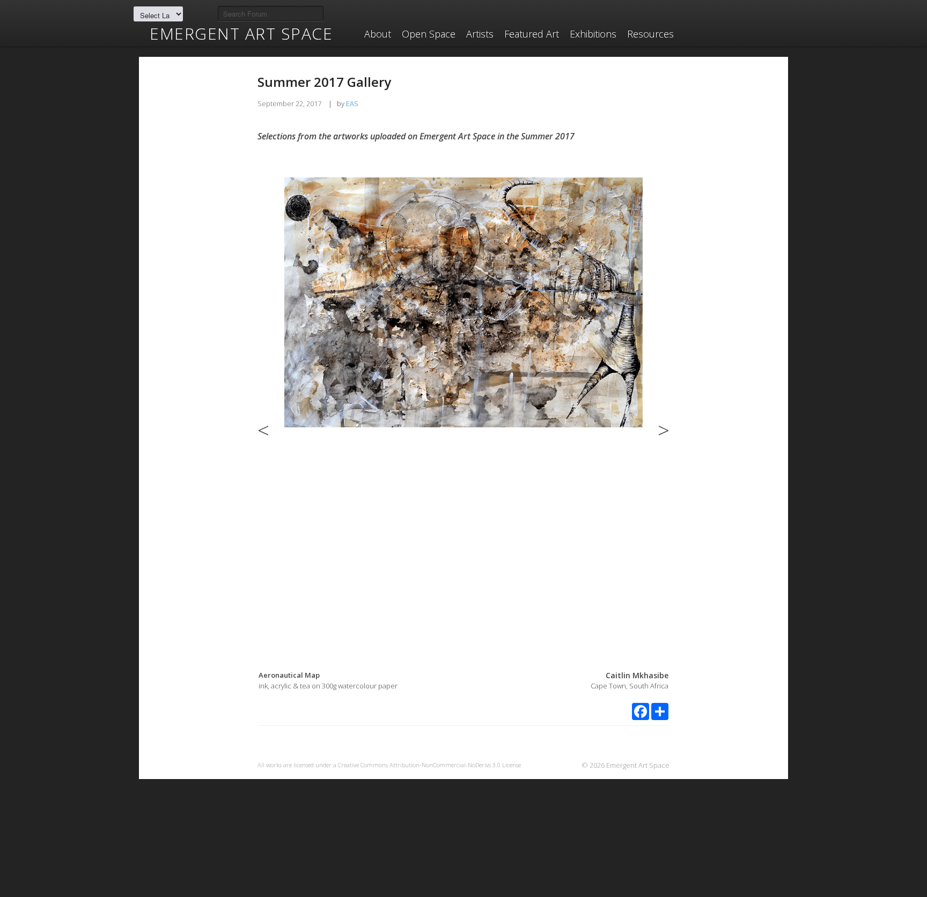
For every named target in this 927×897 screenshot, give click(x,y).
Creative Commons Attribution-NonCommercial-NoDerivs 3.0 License (429, 765)
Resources (650, 33)
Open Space (428, 33)
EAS (352, 103)
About (377, 33)
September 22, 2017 (289, 103)
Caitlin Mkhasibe (637, 675)
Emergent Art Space (241, 34)
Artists (480, 33)
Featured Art (531, 33)
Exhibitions (593, 33)
